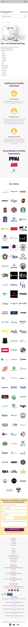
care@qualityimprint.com (18, 588)
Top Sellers (4, 73)
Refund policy (13, 561)
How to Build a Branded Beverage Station (13, 602)
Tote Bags (4, 58)
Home (13, 548)
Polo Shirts (4, 57)
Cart (27, 1)
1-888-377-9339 (24, 12)
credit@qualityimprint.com (18, 586)
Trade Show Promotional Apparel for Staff (13, 615)
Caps (3, 63)
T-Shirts (3, 52)
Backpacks (4, 55)
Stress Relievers (5, 67)
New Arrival (4, 75)
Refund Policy (19, 621)
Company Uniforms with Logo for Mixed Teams (14, 612)
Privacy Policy (13, 621)
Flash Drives (4, 68)
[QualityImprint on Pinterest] (15, 590)
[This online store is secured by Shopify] (4, 594)
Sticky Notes (4, 70)
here (18, 47)
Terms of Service (13, 560)
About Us (13, 550)
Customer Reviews (13, 558)
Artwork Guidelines (13, 555)
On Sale (3, 72)
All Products (13, 545)
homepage (10, 50)
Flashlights (4, 60)
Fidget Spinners (5, 65)
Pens (3, 62)
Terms (24, 621)
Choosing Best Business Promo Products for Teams (13, 608)
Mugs (3, 53)
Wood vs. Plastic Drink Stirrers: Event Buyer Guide (14, 605)
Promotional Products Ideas (13, 556)
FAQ (13, 553)
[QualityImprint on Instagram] (18, 590)
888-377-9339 (15, 583)
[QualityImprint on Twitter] (9, 590)
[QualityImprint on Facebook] (12, 590)
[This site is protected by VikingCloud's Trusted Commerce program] (9, 594)
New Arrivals (13, 543)
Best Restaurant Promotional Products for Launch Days (13, 598)
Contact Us (13, 551)
